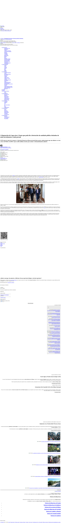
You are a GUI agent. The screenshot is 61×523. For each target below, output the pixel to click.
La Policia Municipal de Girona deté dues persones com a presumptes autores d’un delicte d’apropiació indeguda (54, 323)
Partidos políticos (6, 107)
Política (3, 100)
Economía (3, 89)
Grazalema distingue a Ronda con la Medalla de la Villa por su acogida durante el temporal (54, 342)
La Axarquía (6, 54)
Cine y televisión (6, 114)
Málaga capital (6, 55)
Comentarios (6, 149)
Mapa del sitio (12, 522)
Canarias (5, 75)
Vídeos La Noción (3, 42)
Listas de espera (2, 243)
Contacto (27, 522)
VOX (5, 103)
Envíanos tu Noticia (22, 522)
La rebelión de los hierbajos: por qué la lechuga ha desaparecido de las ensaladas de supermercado (54, 335)
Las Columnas (6, 117)
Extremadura (6, 80)
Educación (5, 110)
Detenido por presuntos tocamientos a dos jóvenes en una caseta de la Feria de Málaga (53, 311)
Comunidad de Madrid (7, 82)
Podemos (5, 102)
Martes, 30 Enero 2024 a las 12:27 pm (5, 147)
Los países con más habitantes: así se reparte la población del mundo (55, 333)
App (5, 39)
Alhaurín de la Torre (7, 48)
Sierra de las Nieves (7, 61)
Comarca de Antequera (7, 50)
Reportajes (5, 116)
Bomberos (5, 95)
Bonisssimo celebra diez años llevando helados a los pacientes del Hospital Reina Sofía (53, 314)
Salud (5, 109)
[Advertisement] (27, 6)
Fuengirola (5, 53)
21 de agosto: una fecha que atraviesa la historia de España (56, 317)
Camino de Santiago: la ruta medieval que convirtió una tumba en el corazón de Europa (54, 352)
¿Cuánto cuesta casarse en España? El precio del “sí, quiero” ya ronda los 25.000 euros (54, 349)
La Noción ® (2, 522)
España (3, 71)
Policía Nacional (6, 96)
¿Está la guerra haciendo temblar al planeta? (56, 326)
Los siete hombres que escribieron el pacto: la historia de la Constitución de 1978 (55, 329)
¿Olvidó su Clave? (3, 297)
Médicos (1, 245)
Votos (1, 246)
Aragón (5, 73)
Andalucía (3, 64)
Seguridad (3, 93)
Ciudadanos (6, 101)
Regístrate (1, 28)
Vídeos (15, 42)
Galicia (5, 81)
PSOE (5, 106)
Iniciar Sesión (2, 29)
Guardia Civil (6, 97)
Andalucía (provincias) (7, 72)
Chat (1, 39)
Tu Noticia (18, 42)
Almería (5, 65)
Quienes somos (17, 522)
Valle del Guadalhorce (7, 62)
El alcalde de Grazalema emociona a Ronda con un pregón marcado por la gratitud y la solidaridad (54, 320)
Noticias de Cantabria (56, 515)
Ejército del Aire (6, 99)
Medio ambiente (6, 112)
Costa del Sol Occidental (7, 51)
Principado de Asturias (7, 74)
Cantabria (5, 76)
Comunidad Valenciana (7, 79)
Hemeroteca (22, 42)
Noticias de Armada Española (54, 513)
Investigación (6, 111)
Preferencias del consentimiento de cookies (54, 522)
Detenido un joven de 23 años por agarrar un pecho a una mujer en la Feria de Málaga (54, 339)
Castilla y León (6, 77)
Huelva (5, 68)
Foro (3, 39)
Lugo (44, 207)
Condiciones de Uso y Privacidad (37, 522)
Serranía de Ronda (7, 60)
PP (4, 105)
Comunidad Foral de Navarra (8, 83)
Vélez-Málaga (6, 63)
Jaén (5, 69)
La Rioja (5, 85)
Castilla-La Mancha (7, 78)
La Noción (1, 38)
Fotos (13, 42)
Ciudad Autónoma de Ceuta (8, 86)
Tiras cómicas (6, 118)
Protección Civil (6, 94)
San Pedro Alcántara (9, 42)
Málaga (3, 47)
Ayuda (9, 522)
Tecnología (5, 113)
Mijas (5, 57)
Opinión (3, 115)
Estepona (5, 52)
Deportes (3, 90)
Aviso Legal (30, 522)
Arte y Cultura (4, 91)
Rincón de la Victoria (7, 58)
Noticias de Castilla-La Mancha (53, 511)
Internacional (6, 88)
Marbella (5, 56)
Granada (5, 67)
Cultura (5, 92)
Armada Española (6, 98)
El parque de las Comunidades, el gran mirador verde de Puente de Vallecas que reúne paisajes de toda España (54, 345)
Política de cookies (45, 522)
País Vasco (5, 84)
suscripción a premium (11, 282)
